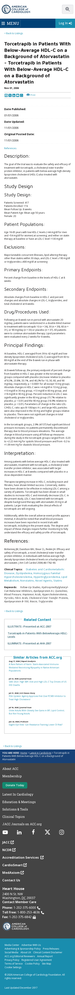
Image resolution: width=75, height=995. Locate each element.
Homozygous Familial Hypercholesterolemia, (32, 575)
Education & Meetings (19, 802)
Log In (63, 23)
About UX (26, 952)
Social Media (11, 952)
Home (23, 753)
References (10, 148)
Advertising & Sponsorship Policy (23, 948)
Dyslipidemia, (24, 573)
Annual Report (45, 956)
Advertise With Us (31, 945)
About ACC (10, 769)
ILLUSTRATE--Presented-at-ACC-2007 (29, 626)
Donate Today (15, 785)
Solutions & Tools (15, 809)
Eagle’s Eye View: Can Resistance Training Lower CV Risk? (35, 724)
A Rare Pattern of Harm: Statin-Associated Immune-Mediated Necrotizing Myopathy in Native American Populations (34, 667)
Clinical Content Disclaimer (47, 952)
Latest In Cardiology (17, 794)
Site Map (46, 963)
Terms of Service (14, 963)
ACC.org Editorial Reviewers (20, 956)
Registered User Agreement (37, 960)
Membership (12, 776)
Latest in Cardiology (40, 753)
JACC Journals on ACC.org (22, 824)
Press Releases (51, 948)
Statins (57, 580)
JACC (6, 842)
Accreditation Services (21, 857)
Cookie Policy (32, 963)
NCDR (7, 850)
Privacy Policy (12, 960)
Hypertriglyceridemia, (48, 577)
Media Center (12, 945)
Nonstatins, (27, 580)
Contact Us (11, 880)
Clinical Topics (13, 817)
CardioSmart (12, 865)
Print (32, 94)
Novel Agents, (44, 580)
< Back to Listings (13, 33)
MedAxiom (11, 872)
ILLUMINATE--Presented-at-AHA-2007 (29, 643)
